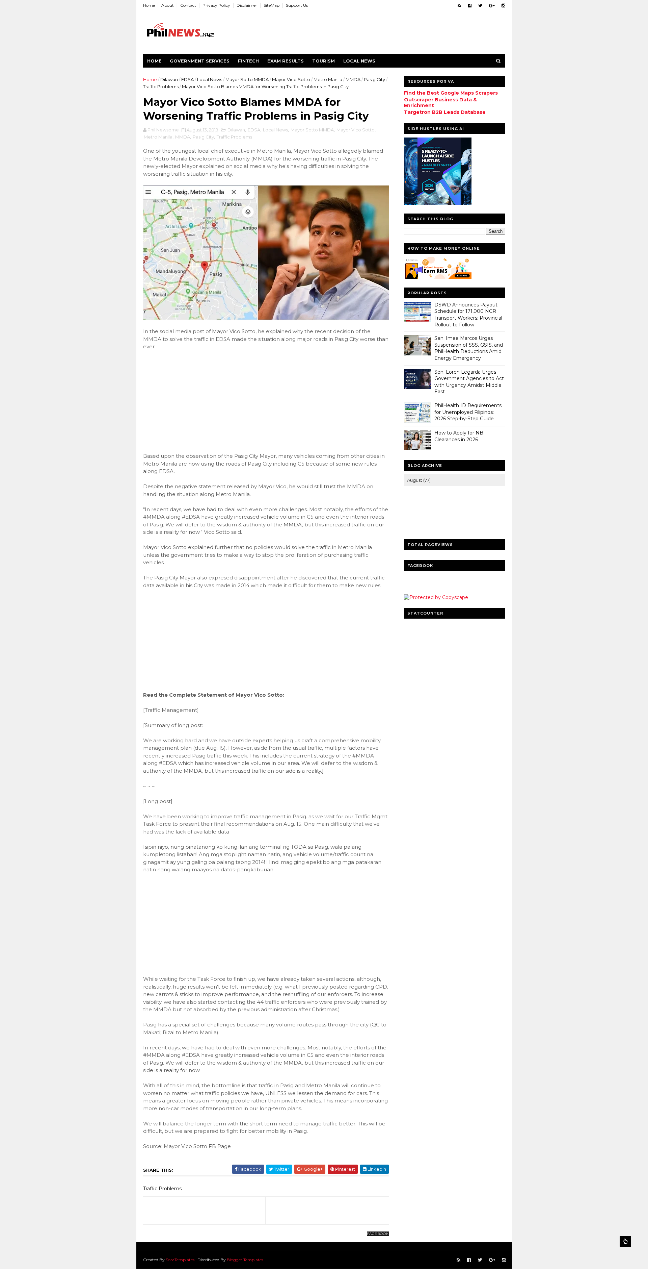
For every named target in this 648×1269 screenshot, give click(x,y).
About (167, 5)
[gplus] (492, 5)
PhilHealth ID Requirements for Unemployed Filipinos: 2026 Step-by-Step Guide (468, 412)
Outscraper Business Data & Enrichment (440, 102)
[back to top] (625, 1241)
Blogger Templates (245, 1259)
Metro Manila (328, 79)
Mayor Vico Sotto (291, 79)
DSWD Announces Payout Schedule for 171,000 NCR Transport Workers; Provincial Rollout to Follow (468, 315)
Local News (359, 61)
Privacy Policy (216, 5)
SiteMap (271, 5)
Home (149, 5)
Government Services (200, 61)
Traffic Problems (161, 86)
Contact (188, 5)
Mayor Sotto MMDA (247, 79)
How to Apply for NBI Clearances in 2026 (459, 436)
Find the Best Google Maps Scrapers (451, 93)
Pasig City (374, 79)
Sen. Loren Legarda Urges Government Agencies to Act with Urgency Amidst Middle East (469, 382)
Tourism (323, 61)
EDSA (187, 79)
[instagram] (503, 5)
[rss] (459, 5)
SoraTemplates (180, 1259)
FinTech (248, 61)
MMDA (353, 79)
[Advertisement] (193, 400)
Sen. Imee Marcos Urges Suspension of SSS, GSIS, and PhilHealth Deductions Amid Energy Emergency (468, 348)
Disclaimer (247, 5)
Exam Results (285, 61)
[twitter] (480, 5)
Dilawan (169, 79)
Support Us (297, 5)
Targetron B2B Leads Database (445, 112)
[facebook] (469, 5)
